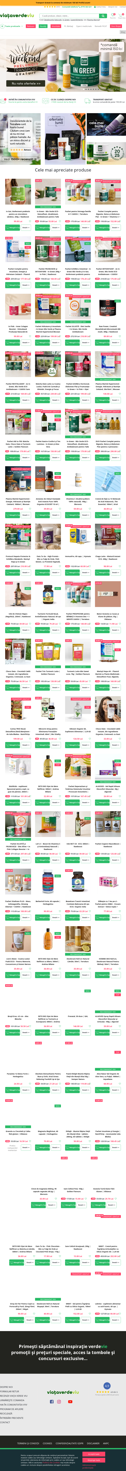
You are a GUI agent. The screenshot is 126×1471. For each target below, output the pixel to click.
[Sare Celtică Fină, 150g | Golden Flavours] (74, 1171)
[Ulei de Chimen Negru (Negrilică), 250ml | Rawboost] (18, 596)
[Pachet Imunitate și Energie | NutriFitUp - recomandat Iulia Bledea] (108, 1113)
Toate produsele (13, 26)
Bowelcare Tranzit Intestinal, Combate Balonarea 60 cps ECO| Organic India (78, 904)
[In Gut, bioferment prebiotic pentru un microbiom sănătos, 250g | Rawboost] (18, 193)
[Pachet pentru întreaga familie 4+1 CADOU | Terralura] (78, 193)
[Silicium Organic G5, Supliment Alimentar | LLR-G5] (78, 711)
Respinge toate (94, 1460)
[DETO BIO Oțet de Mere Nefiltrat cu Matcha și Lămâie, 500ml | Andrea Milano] (22, 1228)
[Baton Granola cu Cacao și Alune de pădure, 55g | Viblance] (108, 596)
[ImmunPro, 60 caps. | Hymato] (78, 538)
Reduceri (30, 26)
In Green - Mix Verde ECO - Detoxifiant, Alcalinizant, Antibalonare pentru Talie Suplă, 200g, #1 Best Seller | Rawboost (48, 216)
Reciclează (6, 1413)
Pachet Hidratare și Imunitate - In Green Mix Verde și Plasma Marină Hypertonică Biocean (48, 329)
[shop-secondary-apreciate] (106, 153)
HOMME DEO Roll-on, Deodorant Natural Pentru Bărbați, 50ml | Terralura (108, 961)
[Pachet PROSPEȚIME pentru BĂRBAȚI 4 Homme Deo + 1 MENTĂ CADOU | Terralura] (78, 596)
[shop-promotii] (65, 139)
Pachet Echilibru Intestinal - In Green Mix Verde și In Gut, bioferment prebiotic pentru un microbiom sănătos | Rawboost (78, 274)
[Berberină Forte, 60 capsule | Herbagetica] (48, 883)
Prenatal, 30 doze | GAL (78, 1016)
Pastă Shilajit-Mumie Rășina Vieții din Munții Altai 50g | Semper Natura (78, 1076)
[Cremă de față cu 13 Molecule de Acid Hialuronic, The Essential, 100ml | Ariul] (108, 481)
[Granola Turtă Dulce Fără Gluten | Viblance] (104, 1171)
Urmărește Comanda (12, 1400)
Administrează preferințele (89, 1466)
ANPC (106, 1443)
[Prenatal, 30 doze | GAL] (78, 998)
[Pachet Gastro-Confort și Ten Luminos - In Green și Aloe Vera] (48, 423)
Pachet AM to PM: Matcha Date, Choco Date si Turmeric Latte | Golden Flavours (18, 444)
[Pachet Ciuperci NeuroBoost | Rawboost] (108, 826)
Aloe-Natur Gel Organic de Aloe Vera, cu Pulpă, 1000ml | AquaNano (107, 1076)
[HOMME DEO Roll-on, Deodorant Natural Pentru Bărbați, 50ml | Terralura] (108, 941)
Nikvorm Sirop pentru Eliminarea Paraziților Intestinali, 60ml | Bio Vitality (48, 731)
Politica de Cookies (51, 1462)
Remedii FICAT (101, 26)
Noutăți (43, 26)
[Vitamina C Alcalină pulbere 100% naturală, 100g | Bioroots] (78, 481)
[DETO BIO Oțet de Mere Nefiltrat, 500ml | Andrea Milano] (48, 768)
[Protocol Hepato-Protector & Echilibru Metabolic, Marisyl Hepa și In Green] (18, 538)
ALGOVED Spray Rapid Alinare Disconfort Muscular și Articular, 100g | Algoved (107, 1019)
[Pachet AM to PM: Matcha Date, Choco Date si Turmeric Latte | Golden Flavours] (18, 423)
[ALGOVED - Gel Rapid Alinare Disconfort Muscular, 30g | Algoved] (108, 768)
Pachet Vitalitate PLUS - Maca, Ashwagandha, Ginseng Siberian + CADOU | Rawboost (18, 904)
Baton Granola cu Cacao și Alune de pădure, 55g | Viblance (108, 616)
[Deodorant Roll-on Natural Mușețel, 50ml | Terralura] (48, 1286)
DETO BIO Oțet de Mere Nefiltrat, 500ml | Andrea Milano (48, 789)
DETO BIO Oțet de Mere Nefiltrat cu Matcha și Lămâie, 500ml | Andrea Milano (22, 1249)
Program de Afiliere (11, 1409)
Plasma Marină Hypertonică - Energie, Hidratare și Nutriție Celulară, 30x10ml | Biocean (108, 386)
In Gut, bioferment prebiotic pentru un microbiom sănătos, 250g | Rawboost (18, 214)
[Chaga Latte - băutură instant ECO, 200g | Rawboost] (108, 538)
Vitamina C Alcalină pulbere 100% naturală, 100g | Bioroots (78, 501)
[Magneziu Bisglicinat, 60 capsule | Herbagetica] (48, 1113)
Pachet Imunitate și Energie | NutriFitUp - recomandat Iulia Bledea (107, 1134)
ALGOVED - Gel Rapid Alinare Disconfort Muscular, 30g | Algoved (108, 789)
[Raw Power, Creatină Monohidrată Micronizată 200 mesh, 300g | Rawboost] (108, 308)
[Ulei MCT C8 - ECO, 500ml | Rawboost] (78, 826)
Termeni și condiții (28, 1443)
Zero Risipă (116, 26)
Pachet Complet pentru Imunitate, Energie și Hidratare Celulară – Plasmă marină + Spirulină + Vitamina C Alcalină (18, 274)
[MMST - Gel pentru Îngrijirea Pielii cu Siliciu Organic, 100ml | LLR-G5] (78, 1286)
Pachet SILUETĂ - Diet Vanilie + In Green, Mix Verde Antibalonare (78, 329)
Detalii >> (26, 228)
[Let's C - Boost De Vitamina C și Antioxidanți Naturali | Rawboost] (48, 826)
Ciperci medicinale (84, 26)
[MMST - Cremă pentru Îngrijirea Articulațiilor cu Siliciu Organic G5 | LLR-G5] (108, 1228)
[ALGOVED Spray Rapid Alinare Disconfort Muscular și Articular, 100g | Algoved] (108, 998)
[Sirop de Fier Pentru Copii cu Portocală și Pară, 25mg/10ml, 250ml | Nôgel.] (22, 1286)
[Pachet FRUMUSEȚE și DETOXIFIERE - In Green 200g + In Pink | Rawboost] (48, 251)
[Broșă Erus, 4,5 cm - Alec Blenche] (18, 998)
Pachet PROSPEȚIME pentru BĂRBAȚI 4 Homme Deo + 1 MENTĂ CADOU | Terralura (78, 616)
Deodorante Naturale (53, 20)
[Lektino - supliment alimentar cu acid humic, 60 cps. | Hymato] (108, 1286)
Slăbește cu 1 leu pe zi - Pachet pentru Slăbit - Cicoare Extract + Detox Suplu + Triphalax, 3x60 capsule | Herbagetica (107, 906)
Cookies (47, 1443)
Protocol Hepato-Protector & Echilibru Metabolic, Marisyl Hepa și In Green (18, 559)
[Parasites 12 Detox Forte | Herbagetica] (18, 1056)
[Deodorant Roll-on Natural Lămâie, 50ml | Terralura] (78, 941)
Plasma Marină (93, 20)
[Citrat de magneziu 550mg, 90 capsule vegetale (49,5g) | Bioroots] (44, 1171)
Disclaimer (93, 1443)
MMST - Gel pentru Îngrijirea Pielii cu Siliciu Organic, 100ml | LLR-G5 (77, 1306)
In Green (66, 20)
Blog (123, 32)
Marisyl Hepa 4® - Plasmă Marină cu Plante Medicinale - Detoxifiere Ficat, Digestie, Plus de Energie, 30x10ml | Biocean (107, 676)
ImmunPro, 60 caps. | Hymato (78, 556)
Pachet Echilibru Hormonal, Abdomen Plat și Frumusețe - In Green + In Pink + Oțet (77, 386)
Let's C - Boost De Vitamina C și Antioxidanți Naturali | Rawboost (48, 846)
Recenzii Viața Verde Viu (13, 1395)
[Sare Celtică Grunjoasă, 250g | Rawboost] (78, 1228)
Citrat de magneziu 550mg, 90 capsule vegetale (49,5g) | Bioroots (43, 1191)
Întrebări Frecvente (11, 1417)
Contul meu (101, 7)
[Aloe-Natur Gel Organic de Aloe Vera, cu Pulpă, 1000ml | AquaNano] (108, 1056)
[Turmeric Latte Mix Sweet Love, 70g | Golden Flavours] (78, 653)
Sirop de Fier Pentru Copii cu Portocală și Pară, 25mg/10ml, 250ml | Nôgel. (22, 1306)
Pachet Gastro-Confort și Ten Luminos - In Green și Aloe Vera (48, 444)
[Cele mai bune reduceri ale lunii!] (106, 124)
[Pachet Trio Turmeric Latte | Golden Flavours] (48, 653)
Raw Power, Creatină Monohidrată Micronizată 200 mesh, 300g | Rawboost (107, 329)
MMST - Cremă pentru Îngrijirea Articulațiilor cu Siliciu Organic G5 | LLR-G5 (108, 1249)
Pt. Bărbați (68, 26)
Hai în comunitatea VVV (13, 1404)
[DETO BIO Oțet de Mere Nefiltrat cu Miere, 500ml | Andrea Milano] (48, 941)
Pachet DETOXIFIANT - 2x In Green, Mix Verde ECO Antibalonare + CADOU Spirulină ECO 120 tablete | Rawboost (108, 274)
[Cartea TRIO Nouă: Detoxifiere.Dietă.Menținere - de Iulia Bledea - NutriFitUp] (18, 711)
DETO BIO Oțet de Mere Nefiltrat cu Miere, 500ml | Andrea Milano (48, 961)
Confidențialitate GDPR (69, 1443)
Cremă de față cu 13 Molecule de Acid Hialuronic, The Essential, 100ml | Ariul (107, 501)
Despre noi (112, 7)
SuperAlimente (77, 20)
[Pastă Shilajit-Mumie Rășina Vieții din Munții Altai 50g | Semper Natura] (78, 1056)
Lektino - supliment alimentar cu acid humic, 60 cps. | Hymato (108, 1306)
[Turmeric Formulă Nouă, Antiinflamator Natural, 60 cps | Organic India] (48, 596)
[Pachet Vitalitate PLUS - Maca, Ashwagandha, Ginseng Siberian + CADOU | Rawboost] (18, 883)
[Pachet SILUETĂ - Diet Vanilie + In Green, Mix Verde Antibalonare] (78, 308)
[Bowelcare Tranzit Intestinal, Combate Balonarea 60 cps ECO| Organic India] (78, 883)
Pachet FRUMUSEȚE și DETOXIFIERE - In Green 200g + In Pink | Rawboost (48, 271)
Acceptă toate (93, 1454)
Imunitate (56, 26)
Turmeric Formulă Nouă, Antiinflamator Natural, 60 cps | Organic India (48, 616)
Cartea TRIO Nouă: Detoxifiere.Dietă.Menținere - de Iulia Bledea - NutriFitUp (18, 731)
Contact (123, 7)
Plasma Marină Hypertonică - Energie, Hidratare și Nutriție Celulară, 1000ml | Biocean (18, 501)
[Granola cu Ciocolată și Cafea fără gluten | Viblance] (18, 1113)
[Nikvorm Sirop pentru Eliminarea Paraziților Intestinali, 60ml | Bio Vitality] (48, 711)
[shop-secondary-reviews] (20, 139)
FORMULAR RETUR (9, 1391)
